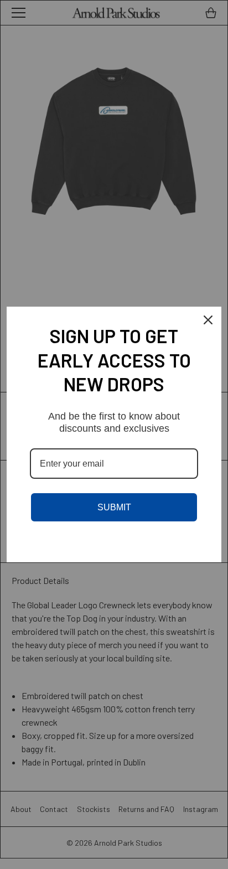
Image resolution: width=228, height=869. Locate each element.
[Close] (208, 320)
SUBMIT (114, 507)
